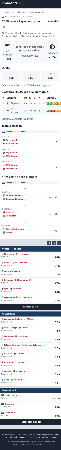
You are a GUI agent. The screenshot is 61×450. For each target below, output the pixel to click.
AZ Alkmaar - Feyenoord (34, 12)
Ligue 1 (6, 437)
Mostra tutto (30, 306)
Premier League (35, 434)
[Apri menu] (56, 4)
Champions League (18, 437)
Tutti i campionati (30, 421)
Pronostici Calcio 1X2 (11, 434)
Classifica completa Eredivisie (17, 118)
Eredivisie (19, 12)
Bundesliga (53, 434)
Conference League (50, 437)
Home (4, 12)
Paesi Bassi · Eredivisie (16, 131)
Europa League (34, 437)
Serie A (24, 434)
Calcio (10, 12)
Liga (45, 434)
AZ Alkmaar (7, 53)
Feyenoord (52, 53)
